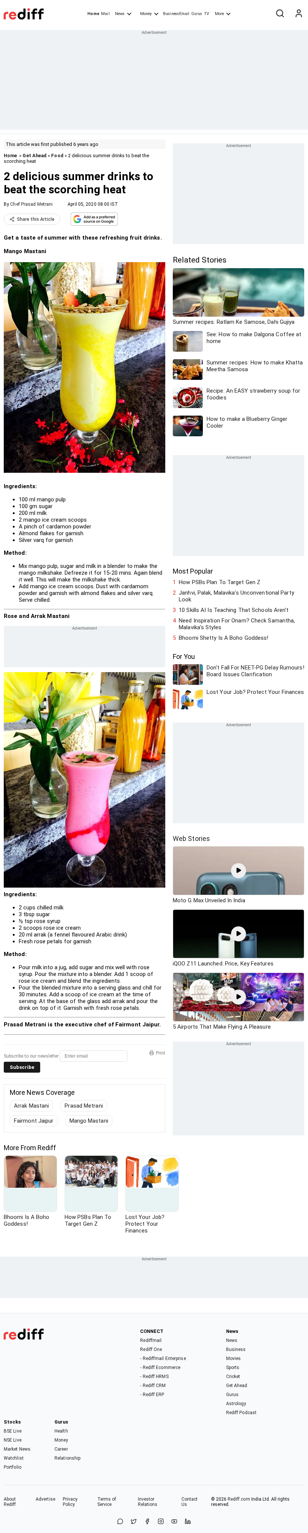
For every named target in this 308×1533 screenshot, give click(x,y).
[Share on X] (134, 1521)
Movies (233, 1358)
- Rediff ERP (152, 1394)
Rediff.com (239, 1499)
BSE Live (12, 1431)
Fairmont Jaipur (34, 1120)
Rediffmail (151, 1340)
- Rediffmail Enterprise (163, 1358)
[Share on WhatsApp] (120, 1521)
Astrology (236, 1403)
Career (61, 1449)
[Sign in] (298, 14)
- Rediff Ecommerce (160, 1367)
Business (236, 1349)
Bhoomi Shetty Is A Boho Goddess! (223, 637)
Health (61, 1431)
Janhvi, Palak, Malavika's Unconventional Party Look (236, 596)
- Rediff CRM (153, 1385)
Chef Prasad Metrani (31, 204)
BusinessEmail (176, 13)
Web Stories (191, 838)
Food (57, 155)
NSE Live (12, 1440)
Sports (233, 1367)
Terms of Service (106, 1502)
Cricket (233, 1376)
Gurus (196, 13)
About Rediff (10, 1502)
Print (160, 1053)
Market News (17, 1449)
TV (206, 13)
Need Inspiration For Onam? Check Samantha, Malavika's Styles (237, 624)
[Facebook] (147, 1521)
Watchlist (14, 1458)
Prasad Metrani (84, 1105)
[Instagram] (161, 1521)
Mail (105, 13)
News (120, 13)
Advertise (45, 1499)
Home (93, 13)
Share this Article (35, 219)
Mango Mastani (88, 1120)
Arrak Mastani (31, 1105)
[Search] (279, 14)
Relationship (67, 1458)
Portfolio (12, 1467)
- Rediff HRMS (154, 1376)
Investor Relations (148, 1502)
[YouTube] (174, 1521)
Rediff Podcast (241, 1412)
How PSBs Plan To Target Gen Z (219, 582)
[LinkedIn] (188, 1521)
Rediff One (151, 1349)
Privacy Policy (70, 1502)
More (219, 13)
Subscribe (22, 1067)
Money (146, 13)
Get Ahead (35, 155)
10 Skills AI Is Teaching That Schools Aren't (233, 610)
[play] (238, 870)
